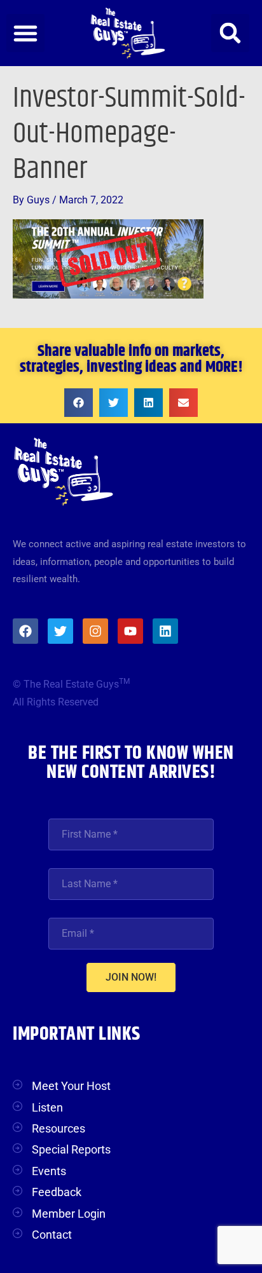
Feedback (56, 1192)
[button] (25, 33)
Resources (58, 1128)
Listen (47, 1107)
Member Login (69, 1213)
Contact (52, 1234)
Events (49, 1171)
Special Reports (71, 1149)
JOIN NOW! (131, 977)
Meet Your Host (71, 1086)
